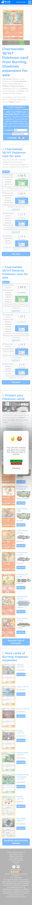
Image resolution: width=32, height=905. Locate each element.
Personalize (16, 468)
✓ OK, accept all (16, 461)
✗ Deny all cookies (16, 463)
